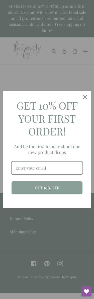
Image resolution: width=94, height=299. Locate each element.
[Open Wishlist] (86, 291)
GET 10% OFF (47, 187)
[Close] (85, 97)
